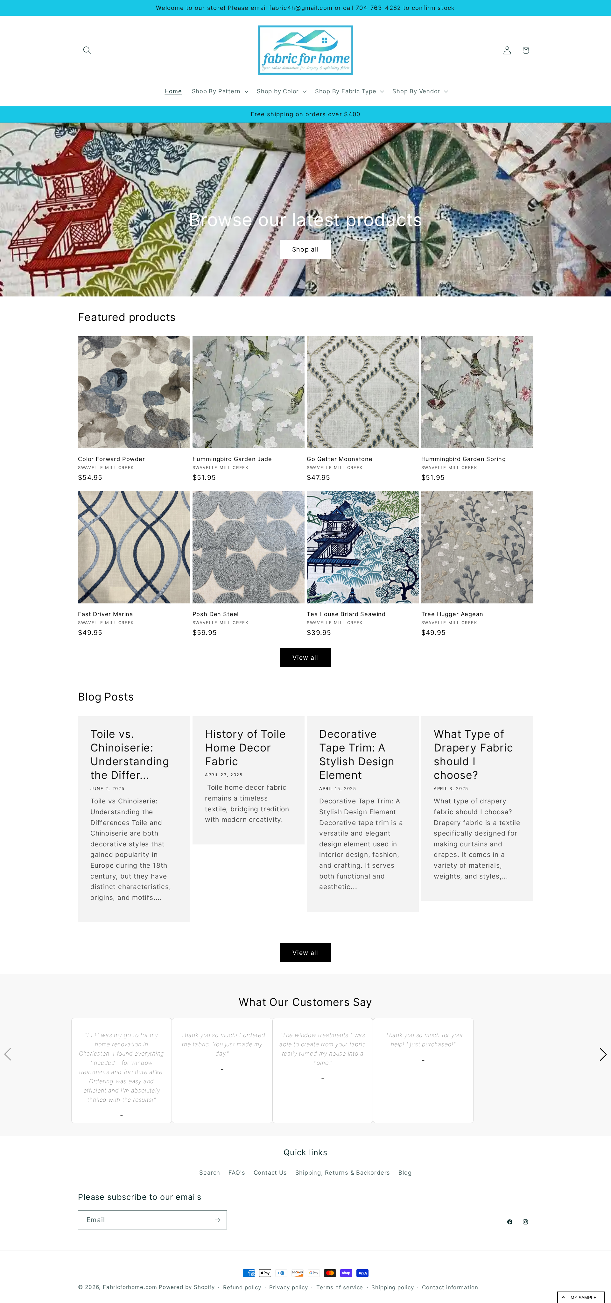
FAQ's (236, 1172)
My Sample (583, 1297)
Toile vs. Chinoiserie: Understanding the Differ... (129, 754)
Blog (404, 1172)
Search (209, 1172)
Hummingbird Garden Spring (463, 458)
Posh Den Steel (216, 613)
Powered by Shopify (187, 1287)
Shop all (305, 249)
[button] (87, 50)
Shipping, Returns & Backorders (342, 1172)
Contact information (450, 1287)
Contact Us (270, 1172)
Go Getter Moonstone (340, 458)
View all (305, 657)
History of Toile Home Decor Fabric (245, 747)
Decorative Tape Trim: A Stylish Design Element (357, 754)
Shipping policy (392, 1287)
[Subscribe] (217, 1220)
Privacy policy (288, 1287)
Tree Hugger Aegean (452, 613)
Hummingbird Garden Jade (232, 458)
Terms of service (339, 1287)
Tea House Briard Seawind (346, 613)
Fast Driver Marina (105, 613)
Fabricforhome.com (130, 1287)
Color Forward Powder (111, 458)
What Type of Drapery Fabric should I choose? (473, 754)
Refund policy (242, 1287)
